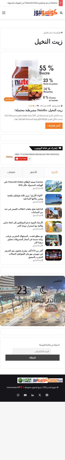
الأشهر (33, 172)
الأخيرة (55, 172)
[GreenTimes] (24, 382)
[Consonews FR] (55, 382)
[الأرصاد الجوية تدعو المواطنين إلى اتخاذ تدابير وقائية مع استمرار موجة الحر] (53, 226)
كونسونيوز (56, 106)
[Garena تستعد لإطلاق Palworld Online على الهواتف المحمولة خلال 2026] (53, 186)
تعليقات (11, 172)
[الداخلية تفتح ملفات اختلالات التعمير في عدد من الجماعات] (53, 213)
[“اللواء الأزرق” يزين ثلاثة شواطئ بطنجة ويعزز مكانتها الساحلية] (53, 199)
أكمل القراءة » (54, 125)
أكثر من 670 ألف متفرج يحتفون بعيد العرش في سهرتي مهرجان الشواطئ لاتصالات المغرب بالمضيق (24, 254)
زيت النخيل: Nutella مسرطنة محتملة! (39, 110)
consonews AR (13, 387)
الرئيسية (57, 32)
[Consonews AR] (40, 382)
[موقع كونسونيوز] (45, 12)
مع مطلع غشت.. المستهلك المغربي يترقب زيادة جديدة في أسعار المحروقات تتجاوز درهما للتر (24, 239)
